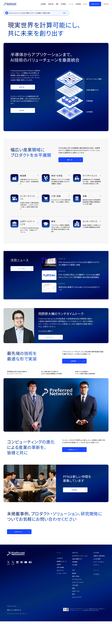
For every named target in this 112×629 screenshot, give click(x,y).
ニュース (96, 570)
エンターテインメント (78, 582)
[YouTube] (25, 562)
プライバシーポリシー (12, 606)
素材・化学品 (75, 576)
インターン (96, 565)
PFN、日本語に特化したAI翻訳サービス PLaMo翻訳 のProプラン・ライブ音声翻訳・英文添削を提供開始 (79, 275)
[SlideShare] (30, 562)
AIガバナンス (60, 570)
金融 (73, 588)
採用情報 (96, 553)
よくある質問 (96, 559)
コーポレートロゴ (61, 573)
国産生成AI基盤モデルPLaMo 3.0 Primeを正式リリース (79, 288)
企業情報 (60, 558)
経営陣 (59, 564)
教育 (73, 594)
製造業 (74, 573)
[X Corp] (8, 563)
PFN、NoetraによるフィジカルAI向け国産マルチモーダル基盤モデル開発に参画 (79, 263)
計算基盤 (74, 562)
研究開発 (96, 574)
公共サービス (76, 591)
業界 (73, 570)
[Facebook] (21, 562)
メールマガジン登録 (44, 331)
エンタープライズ (76, 597)
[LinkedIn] (17, 562)
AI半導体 (74, 565)
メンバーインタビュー (99, 562)
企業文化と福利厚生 (99, 556)
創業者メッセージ (62, 561)
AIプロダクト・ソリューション (80, 556)
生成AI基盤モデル (77, 559)
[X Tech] (13, 563)
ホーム (59, 553)
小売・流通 (75, 585)
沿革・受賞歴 (60, 567)
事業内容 (75, 553)
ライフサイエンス (76, 579)
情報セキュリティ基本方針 (13, 610)
